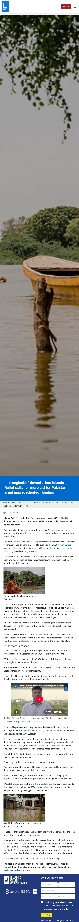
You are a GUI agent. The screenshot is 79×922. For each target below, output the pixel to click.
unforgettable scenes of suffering (28, 721)
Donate (66, 7)
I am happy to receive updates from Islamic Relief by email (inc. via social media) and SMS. (59, 905)
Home (4, 503)
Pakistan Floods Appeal (14, 870)
